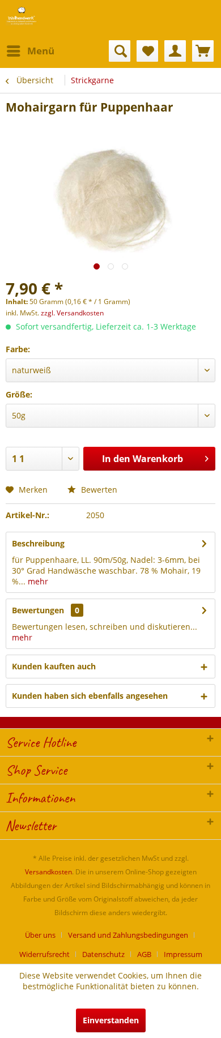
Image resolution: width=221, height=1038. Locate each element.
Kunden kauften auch (54, 666)
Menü (40, 50)
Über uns (40, 935)
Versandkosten (48, 872)
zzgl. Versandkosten (72, 313)
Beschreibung (38, 543)
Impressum (183, 954)
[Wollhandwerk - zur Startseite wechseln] (21, 15)
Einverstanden (111, 1020)
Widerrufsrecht (44, 954)
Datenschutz (103, 954)
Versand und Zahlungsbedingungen (128, 935)
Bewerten (98, 489)
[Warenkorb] (203, 51)
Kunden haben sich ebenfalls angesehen (90, 695)
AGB (144, 954)
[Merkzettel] (147, 51)
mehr (37, 581)
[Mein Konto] (175, 51)
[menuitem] (30, 51)
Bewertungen (38, 610)
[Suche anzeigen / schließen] (119, 51)
